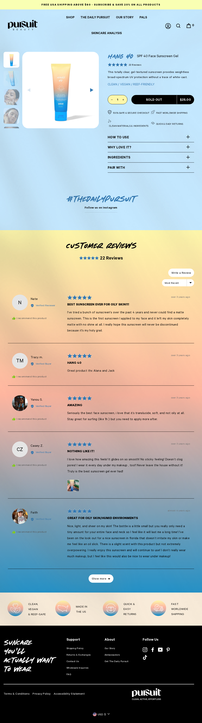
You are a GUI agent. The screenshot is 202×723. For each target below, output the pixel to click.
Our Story (110, 648)
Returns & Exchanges (78, 654)
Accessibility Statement (69, 693)
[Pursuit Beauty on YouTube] (160, 649)
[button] (124, 64)
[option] (101, 4)
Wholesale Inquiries (77, 667)
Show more (99, 578)
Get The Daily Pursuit (116, 661)
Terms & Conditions (17, 693)
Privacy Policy (42, 693)
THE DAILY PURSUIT (95, 17)
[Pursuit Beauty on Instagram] (145, 649)
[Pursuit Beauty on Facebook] (152, 649)
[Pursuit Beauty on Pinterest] (168, 649)
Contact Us (72, 661)
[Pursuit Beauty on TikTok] (145, 657)
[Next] (92, 90)
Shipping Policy (75, 648)
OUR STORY (125, 17)
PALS (143, 17)
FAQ (68, 674)
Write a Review (181, 272)
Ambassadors (112, 654)
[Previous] (29, 90)
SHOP (70, 17)
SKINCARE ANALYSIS (106, 33)
